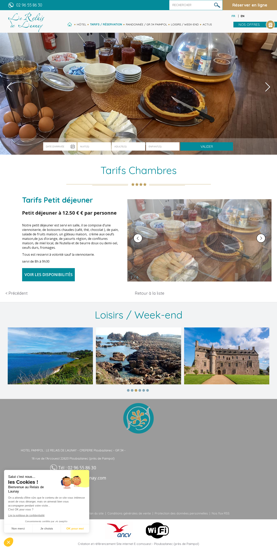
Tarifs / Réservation (106, 24)
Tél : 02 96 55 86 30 (77, 468)
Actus (207, 24)
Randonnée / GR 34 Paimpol (146, 24)
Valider (207, 147)
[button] (8, 542)
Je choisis (46, 528)
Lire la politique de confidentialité (26, 515)
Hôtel (81, 24)
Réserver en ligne (249, 5)
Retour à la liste (149, 293)
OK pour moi (75, 528)
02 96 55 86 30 (29, 5)
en (242, 16)
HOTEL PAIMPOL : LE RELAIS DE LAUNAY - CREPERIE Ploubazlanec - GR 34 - (73, 450)
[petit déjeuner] (199, 240)
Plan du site (96, 513)
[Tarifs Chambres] (26, 22)
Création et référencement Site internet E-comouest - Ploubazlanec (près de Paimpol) (138, 544)
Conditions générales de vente (129, 513)
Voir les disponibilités (49, 274)
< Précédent (16, 293)
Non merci (18, 528)
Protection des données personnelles (181, 513)
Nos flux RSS (221, 513)
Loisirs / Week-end (185, 24)
